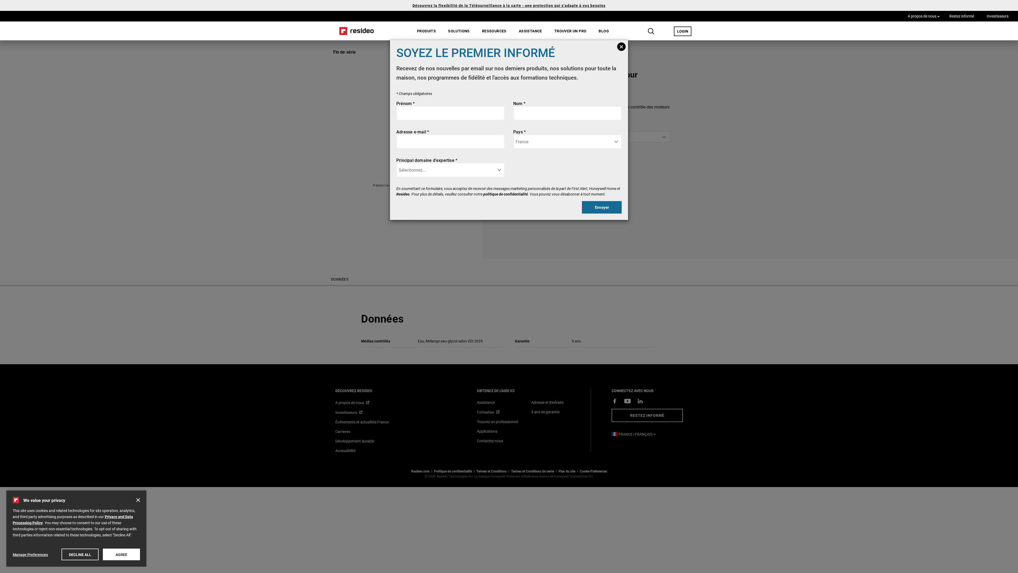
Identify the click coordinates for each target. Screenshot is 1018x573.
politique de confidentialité (505, 194)
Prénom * (405, 103)
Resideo (403, 194)
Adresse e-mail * (412, 131)
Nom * (519, 103)
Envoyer (602, 207)
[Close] (621, 46)
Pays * (519, 131)
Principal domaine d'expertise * (426, 160)
